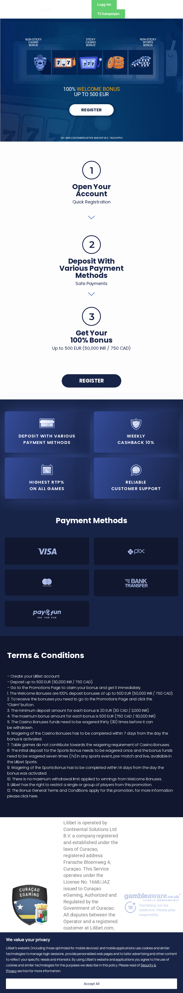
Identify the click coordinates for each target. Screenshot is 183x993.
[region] (91, 962)
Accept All (91, 983)
